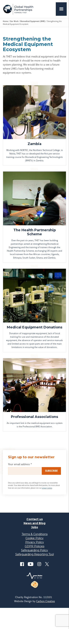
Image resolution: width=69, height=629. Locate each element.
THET (18, 9)
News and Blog (34, 523)
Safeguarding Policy (34, 550)
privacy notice (47, 488)
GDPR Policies (34, 546)
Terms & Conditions (35, 534)
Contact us (34, 519)
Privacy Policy (34, 542)
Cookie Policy (34, 538)
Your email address (20, 464)
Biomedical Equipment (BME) (32, 21)
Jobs (34, 527)
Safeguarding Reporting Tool (34, 554)
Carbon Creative (45, 601)
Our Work (14, 21)
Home (5, 21)
